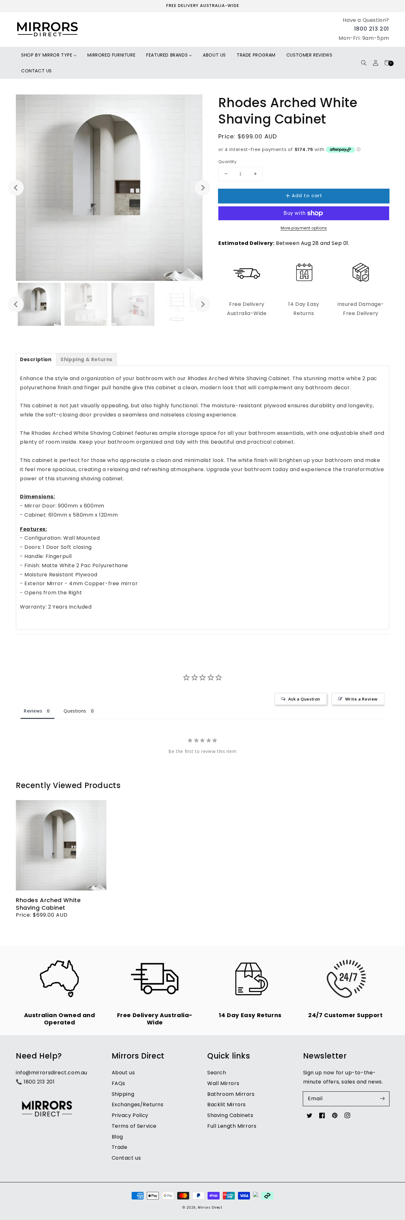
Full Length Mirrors (231, 1126)
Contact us (126, 1158)
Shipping (123, 1094)
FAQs (118, 1083)
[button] (364, 63)
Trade (120, 1147)
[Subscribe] (382, 1099)
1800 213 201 (371, 29)
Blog (117, 1136)
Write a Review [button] (361, 699)
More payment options (304, 228)
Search (216, 1072)
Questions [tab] (75, 711)
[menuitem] (49, 55)
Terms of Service (134, 1126)
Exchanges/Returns (138, 1104)
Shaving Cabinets (230, 1115)
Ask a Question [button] (304, 699)
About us (123, 1072)
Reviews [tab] (33, 711)
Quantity (227, 162)
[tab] (36, 359)
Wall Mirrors (223, 1083)
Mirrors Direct (210, 1207)
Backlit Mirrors (226, 1104)
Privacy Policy (130, 1115)
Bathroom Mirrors (231, 1094)
